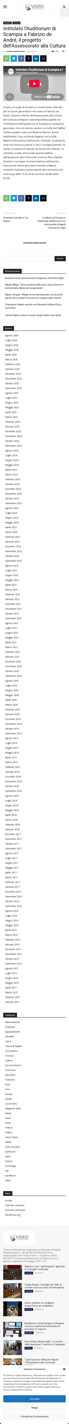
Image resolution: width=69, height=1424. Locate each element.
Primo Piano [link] (11, 1137)
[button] (64, 1369)
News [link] (8, 1118)
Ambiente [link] (10, 1026)
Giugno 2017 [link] (11, 862)
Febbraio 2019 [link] (12, 767)
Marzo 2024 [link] (11, 474)
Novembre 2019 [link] (13, 723)
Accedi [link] (8, 1200)
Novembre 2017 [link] (13, 838)
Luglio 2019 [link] (11, 743)
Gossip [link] (8, 1094)
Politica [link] (9, 1127)
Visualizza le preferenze (35, 1416)
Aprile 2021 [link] (11, 642)
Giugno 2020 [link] (11, 690)
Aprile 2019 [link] (11, 757)
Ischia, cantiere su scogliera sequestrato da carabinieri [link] (39, 1304)
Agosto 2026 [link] (11, 335)
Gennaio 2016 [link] (12, 944)
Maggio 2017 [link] (12, 867)
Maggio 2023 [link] (12, 522)
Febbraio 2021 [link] (12, 651)
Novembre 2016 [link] (13, 896)
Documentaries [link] (13, 1065)
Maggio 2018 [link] (12, 810)
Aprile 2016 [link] (11, 930)
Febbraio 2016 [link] (12, 939)
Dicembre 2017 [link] (13, 834)
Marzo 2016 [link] (11, 934)
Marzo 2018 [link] (11, 819)
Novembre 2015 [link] (13, 954)
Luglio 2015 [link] (11, 973)
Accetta (34, 1398)
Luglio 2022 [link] (11, 570)
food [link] (7, 1084)
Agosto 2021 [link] (11, 623)
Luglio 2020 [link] (11, 685)
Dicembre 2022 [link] (13, 546)
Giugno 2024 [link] (11, 460)
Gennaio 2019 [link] (12, 771)
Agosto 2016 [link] (11, 910)
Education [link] (10, 1074)
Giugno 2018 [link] (11, 805)
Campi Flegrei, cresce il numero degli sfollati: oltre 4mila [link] (33, 315)
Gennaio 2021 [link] (12, 656)
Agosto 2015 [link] (11, 968)
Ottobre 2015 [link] (12, 958)
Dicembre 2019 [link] (13, 719)
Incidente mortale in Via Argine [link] (15, 219)
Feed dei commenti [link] (15, 1210)
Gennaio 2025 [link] (12, 426)
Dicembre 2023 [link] (13, 488)
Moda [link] (8, 1113)
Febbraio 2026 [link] (12, 364)
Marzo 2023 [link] (11, 532)
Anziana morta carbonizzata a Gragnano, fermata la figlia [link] (34, 278)
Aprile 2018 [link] (11, 814)
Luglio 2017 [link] (11, 858)
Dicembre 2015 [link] (13, 949)
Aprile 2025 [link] (11, 412)
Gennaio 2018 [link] (12, 829)
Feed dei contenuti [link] (14, 1205)
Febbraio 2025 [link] (12, 421)
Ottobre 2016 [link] (12, 901)
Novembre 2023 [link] (13, 493)
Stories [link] (8, 1161)
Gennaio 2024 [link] (12, 484)
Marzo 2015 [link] (11, 992)
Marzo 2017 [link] (11, 877)
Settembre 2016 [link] (13, 906)
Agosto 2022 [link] (11, 565)
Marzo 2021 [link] (11, 647)
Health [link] (8, 1098)
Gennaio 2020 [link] (12, 714)
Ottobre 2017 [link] (12, 843)
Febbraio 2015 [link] (12, 997)
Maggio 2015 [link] (12, 982)
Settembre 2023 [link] (13, 503)
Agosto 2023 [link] (11, 508)
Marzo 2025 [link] (11, 416)
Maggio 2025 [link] (12, 407)
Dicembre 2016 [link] (13, 891)
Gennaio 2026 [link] (12, 369)
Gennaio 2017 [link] (12, 886)
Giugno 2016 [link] (11, 920)
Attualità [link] (15, 17)
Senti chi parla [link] (12, 1146)
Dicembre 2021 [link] (13, 603)
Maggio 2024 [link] (12, 464)
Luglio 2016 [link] (11, 915)
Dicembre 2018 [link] (13, 776)
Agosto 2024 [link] (11, 450)
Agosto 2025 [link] (11, 392)
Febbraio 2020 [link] (12, 709)
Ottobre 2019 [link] (12, 728)
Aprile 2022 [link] (11, 584)
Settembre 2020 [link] (13, 675)
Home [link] (6, 17)
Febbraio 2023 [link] (12, 536)
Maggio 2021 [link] (12, 637)
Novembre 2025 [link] (13, 378)
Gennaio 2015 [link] (12, 1001)
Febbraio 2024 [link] (12, 479)
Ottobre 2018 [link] (12, 786)
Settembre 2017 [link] (13, 848)
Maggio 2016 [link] (12, 925)
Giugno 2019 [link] (11, 747)
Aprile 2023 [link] (11, 527)
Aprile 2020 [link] (11, 699)
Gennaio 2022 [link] (12, 599)
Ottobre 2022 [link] (12, 556)
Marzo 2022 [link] (11, 589)
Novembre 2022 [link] (13, 551)
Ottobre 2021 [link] (12, 613)
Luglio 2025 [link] (11, 397)
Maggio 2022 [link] (12, 579)
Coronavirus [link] (11, 1050)
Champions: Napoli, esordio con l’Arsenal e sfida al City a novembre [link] (33, 306)
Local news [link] (11, 1103)
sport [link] (8, 1156)
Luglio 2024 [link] (11, 455)
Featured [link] (9, 1079)
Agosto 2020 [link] (11, 680)
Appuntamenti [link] (12, 1031)
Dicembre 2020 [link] (13, 661)
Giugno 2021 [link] (11, 632)
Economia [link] (10, 1070)
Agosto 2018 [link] (11, 795)
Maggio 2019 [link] (12, 752)
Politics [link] (9, 1132)
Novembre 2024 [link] (13, 436)
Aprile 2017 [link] (11, 872)
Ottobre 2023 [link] (12, 498)
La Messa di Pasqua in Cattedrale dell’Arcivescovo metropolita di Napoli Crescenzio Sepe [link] (51, 222)
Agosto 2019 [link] (11, 738)
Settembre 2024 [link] (13, 445)
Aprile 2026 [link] (11, 354)
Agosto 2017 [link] (11, 853)
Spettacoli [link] (10, 1151)
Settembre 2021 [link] (13, 618)
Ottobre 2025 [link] (12, 383)
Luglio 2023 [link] (11, 512)
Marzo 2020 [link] (11, 704)
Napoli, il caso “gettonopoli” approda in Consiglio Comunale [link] (45, 1268)
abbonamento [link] (12, 1022)
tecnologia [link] (10, 1165)
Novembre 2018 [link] (13, 781)
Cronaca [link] (9, 1055)
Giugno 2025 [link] (11, 402)
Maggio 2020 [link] (12, 695)
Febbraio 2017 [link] (12, 882)
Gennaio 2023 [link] (12, 541)
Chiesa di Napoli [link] (13, 1046)
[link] (65, 12)
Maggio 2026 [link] (12, 349)
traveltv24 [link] (10, 1175)
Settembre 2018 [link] (13, 790)
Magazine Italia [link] (13, 1108)
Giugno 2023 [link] (11, 517)
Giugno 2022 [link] (11, 575)
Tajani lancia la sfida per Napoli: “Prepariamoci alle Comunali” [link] (41, 1361)
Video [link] (8, 1180)
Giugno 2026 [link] (11, 345)
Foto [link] (7, 1089)
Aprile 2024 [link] (11, 469)
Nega (34, 1407)
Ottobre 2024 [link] (12, 440)
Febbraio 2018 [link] (12, 824)
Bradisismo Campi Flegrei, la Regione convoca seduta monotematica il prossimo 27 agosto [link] (44, 1326)
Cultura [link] (16, 23)
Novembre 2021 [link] (13, 608)
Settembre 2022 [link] (13, 560)
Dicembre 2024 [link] (13, 431)
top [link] (7, 1170)
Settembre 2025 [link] (13, 388)
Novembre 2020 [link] (13, 666)
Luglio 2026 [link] (11, 340)
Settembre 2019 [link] (13, 733)
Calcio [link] (8, 1041)
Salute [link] (8, 1141)
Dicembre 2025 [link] (13, 373)
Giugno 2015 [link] (11, 977)
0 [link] (65, 51)
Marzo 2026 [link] (11, 359)
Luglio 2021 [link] (11, 627)
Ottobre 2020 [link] (12, 671)
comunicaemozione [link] (15, 51)
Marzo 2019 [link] (11, 762)
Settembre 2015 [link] (13, 963)
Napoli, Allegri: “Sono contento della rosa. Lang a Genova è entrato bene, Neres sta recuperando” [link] (34, 286)
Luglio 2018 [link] (11, 800)
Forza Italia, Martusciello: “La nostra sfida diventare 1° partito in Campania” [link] (45, 1343)
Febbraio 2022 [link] (12, 594)
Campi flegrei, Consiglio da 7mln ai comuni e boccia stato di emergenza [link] (44, 1286)
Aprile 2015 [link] (11, 987)
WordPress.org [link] (13, 1214)
